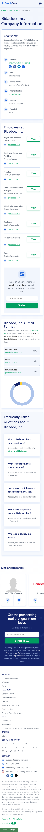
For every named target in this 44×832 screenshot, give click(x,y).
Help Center (7, 724)
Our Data (6, 701)
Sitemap (5, 736)
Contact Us (6, 720)
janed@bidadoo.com (13, 352)
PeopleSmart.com (18, 655)
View (33, 139)
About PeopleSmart (10, 678)
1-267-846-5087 (12, 763)
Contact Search (8, 693)
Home (3, 10)
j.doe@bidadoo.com (13, 372)
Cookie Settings (9, 830)
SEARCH (22, 305)
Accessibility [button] (6, 823)
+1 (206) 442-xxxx (15, 94)
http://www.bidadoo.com (19, 63)
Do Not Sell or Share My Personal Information (21, 728)
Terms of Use (6, 819)
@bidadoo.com (14, 144)
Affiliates (5, 682)
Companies (13, 10)
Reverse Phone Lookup (11, 705)
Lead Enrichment (9, 697)
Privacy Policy (17, 653)
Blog (4, 686)
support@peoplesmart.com (17, 760)
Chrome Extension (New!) (12, 713)
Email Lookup (7, 709)
